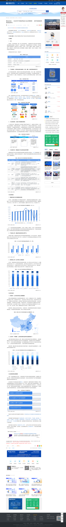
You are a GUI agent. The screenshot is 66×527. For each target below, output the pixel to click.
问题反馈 (41, 523)
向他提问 (48, 45)
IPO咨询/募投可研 (34, 419)
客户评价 (14, 518)
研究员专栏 (20, 17)
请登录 (49, 0)
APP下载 (50, 3)
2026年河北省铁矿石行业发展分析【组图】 (51, 123)
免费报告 (35, 3)
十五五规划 (15, 421)
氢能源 (22, 13)
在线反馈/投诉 (35, 524)
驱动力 (21, 381)
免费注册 (58, 0)
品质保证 (28, 518)
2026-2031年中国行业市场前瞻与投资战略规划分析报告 (18, 27)
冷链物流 (19, 13)
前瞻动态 (46, 149)
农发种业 (16, 98)
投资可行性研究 (28, 418)
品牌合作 (31, 523)
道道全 (23, 32)
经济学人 (16, 17)
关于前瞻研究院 (9, 516)
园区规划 (37, 418)
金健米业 (39, 30)
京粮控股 (14, 32)
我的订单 (55, 0)
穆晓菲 (49, 87)
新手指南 (8, 514)
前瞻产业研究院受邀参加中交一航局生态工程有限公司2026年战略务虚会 (56, 158)
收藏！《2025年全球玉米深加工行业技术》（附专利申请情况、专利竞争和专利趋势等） (24, 485)
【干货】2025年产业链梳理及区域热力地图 (24, 495)
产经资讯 (22, 3)
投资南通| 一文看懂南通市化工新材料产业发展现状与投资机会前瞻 (55, 127)
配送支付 (21, 514)
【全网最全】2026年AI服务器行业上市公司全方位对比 (53, 118)
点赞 (57, 42)
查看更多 (52, 182)
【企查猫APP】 (31, 426)
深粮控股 (29, 30)
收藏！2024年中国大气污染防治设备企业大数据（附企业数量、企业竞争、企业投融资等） (11, 485)
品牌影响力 (51, 149)
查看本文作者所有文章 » (49, 47)
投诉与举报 (28, 519)
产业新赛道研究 (21, 418)
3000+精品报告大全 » (45, 13)
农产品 (34, 152)
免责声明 (34, 523)
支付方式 (21, 516)
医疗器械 (25, 13)
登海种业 (20, 98)
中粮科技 (27, 96)
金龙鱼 (19, 30)
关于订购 (8, 518)
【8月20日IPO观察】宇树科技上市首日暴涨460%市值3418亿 (54, 132)
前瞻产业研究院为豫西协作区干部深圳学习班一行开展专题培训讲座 (56, 178)
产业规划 (46, 3)
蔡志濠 (49, 106)
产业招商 (34, 519)
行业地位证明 (19, 0)
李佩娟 (8, 25)
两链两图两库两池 (30, 13)
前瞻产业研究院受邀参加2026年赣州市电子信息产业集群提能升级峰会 (48, 168)
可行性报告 (41, 516)
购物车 (52, 0)
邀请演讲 (56, 45)
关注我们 (62, 516)
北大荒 (32, 98)
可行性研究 (10, 0)
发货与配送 (21, 518)
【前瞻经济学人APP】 (21, 425)
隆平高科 (28, 98)
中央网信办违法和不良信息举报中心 (48, 524)
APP (62, 513)
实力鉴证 (14, 516)
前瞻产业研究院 (12, 17)
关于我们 (24, 523)
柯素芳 (49, 101)
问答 (26, 3)
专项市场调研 (15, 0)
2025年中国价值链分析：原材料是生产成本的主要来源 (37, 485)
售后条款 (28, 516)
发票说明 (21, 519)
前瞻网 (7, 0)
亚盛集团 (24, 98)
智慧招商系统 (21, 419)
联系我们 (28, 523)
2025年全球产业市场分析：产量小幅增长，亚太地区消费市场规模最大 (11, 495)
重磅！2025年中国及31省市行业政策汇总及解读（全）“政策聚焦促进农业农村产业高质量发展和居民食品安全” (37, 496)
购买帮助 (15, 514)
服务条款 (38, 523)
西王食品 (20, 96)
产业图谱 (12, 419)
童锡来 (49, 111)
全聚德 (39, 98)
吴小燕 (49, 92)
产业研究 (30, 3)
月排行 (51, 116)
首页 (18, 3)
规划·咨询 (35, 514)
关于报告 (8, 519)
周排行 (47, 116)
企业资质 (14, 519)
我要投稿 (18, 445)
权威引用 (56, 149)
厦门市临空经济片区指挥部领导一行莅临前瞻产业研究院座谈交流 (56, 168)
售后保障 (28, 514)
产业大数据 (40, 3)
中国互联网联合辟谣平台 (41, 524)
